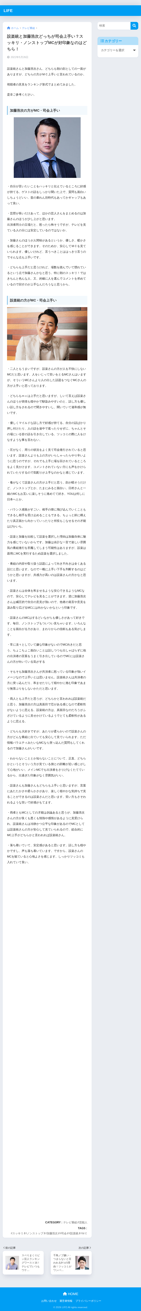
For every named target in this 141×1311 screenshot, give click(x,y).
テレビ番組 (70, 1222)
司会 (64, 1233)
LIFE (8, 10)
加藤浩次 (52, 1233)
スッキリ (17, 1233)
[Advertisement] (47, 1040)
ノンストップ (35, 1233)
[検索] (134, 26)
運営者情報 (65, 1301)
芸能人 (83, 1222)
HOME (72, 1294)
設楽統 (74, 1233)
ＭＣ (84, 1233)
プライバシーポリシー (88, 1301)
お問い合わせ (49, 1301)
